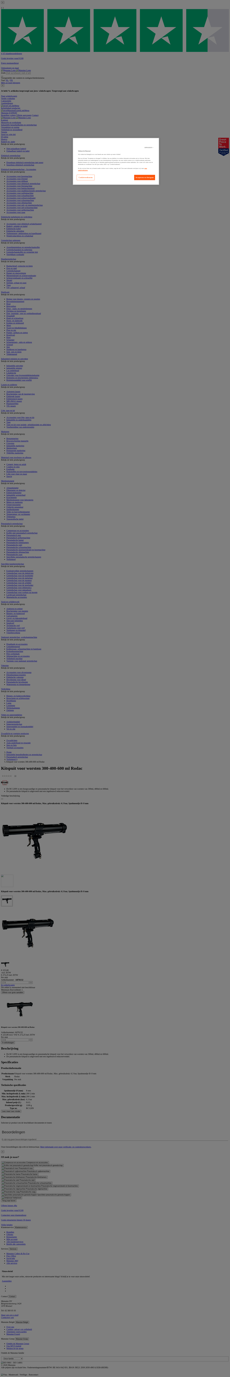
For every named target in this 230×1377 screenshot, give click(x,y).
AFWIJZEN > (148, 147)
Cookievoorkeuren (86, 177)
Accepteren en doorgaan (144, 177)
